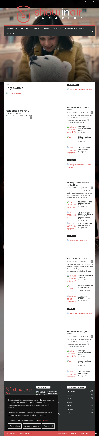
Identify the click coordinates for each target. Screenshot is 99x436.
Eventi (56, 28)
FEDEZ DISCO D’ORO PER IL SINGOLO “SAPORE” (17, 112)
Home (7, 84)
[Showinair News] (49, 14)
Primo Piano (12, 28)
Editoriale (70, 409)
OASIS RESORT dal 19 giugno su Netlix (85, 148)
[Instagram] (89, 1)
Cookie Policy (44, 420)
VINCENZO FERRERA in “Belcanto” (85, 276)
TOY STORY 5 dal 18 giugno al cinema (85, 203)
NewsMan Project (12, 116)
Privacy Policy (62, 433)
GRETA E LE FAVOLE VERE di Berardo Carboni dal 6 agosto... (53, 394)
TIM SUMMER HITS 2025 (77, 258)
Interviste (25, 28)
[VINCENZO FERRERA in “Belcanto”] (72, 278)
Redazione (84, 433)
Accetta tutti (48, 426)
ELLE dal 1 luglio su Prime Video (84, 138)
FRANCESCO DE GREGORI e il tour (84, 297)
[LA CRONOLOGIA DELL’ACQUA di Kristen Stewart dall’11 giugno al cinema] (72, 215)
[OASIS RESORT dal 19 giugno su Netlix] (72, 150)
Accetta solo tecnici (32, 426)
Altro (9, 33)
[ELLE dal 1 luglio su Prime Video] (72, 139)
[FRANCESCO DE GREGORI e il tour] (72, 299)
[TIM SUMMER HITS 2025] (80, 247)
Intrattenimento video (73, 28)
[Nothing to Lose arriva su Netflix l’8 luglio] (72, 129)
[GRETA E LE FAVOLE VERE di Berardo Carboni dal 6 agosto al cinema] (41, 394)
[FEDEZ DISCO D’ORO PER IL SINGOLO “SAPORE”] (19, 100)
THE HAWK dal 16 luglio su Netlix (78, 108)
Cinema (36, 28)
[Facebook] (85, 1)
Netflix (69, 413)
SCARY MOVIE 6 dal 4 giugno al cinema (85, 224)
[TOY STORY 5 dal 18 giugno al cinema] (72, 204)
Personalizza (15, 426)
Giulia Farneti (72, 112)
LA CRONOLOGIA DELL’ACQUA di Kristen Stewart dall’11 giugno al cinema (85, 215)
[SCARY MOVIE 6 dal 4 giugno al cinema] (72, 226)
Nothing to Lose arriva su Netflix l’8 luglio (84, 128)
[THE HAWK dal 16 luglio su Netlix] (80, 96)
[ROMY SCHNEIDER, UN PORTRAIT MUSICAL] (72, 288)
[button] (91, 30)
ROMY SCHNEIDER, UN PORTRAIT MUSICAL (85, 287)
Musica (47, 28)
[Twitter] (93, 1)
